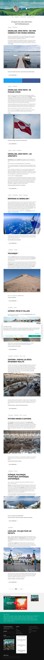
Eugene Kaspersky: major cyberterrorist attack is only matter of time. (21, 645)
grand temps (34, 257)
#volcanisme (24, 415)
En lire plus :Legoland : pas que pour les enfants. (16, 578)
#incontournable (10, 415)
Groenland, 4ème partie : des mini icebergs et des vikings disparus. (22, 32)
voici (9, 112)
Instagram (23, 8)
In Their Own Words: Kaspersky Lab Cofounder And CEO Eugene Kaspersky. (21, 651)
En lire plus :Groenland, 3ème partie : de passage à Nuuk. (17, 140)
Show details (37, 333)
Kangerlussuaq (10, 159)
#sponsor (15, 307)
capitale (17, 109)
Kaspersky (30, 629)
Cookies (30, 632)
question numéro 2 (19, 175)
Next (38, 66)
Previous (5, 66)
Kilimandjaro (11, 264)
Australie (29, 96)
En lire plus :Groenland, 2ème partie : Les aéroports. (17, 185)
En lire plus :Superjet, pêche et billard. (14, 345)
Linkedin (25, 8)
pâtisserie (11, 538)
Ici (18, 542)
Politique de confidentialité (33, 626)
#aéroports (9, 150)
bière (16, 537)
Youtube (14, 657)
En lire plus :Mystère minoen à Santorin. (15, 461)
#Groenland (9, 27)
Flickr (16, 657)
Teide (33, 266)
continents (14, 96)
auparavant (22, 487)
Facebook (20, 8)
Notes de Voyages (18, 632)
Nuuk (12, 43)
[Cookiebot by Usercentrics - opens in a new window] (37, 323)
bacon (13, 537)
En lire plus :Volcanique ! (12, 297)
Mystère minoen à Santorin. (19, 419)
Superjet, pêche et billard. (19, 311)
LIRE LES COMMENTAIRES (13, 75)
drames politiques (22, 537)
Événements (18, 630)
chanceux (31, 207)
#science (21, 415)
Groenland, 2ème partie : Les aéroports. (20, 155)
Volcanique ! (13, 253)
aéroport (19, 159)
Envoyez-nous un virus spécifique (34, 628)
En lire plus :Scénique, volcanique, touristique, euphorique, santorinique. (20, 517)
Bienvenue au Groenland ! (18, 199)
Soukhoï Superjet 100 (28, 314)
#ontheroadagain (15, 27)
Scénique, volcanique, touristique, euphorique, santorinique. (18, 476)
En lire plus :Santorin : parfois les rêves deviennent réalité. (18, 405)
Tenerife (13, 256)
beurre (9, 537)
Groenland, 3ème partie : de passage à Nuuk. (19, 91)
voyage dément (28, 210)
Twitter (21, 8)
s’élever (30, 97)
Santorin (12, 372)
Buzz (16, 629)
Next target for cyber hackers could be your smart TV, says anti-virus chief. (21, 640)
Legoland (15, 542)
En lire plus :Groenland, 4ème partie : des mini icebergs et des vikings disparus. (21, 71)
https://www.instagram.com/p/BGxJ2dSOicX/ (15, 515)
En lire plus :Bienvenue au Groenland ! (14, 239)
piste (15, 183)
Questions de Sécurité (19, 633)
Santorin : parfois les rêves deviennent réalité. (20, 360)
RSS (19, 657)
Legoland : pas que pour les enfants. (19, 532)
